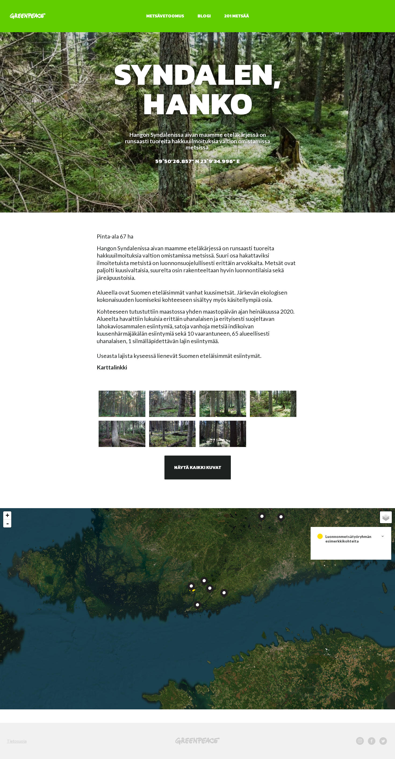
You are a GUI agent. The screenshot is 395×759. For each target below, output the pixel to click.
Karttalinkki (112, 367)
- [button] (7, 523)
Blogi (204, 16)
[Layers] (386, 517)
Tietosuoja (17, 740)
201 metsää (236, 16)
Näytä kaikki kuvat (197, 467)
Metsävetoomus (165, 16)
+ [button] (7, 515)
